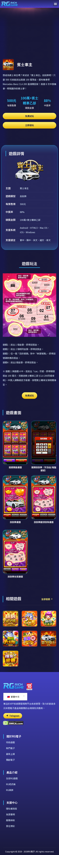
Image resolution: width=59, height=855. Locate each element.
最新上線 (10, 754)
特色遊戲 (10, 742)
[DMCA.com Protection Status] (13, 724)
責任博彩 (10, 826)
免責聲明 (10, 814)
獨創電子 (10, 759)
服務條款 (10, 820)
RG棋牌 (9, 790)
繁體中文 (14, 696)
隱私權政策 (11, 808)
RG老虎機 (11, 784)
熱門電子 (10, 748)
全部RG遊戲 (12, 778)
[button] (55, 4)
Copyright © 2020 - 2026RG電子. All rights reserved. (29, 851)
